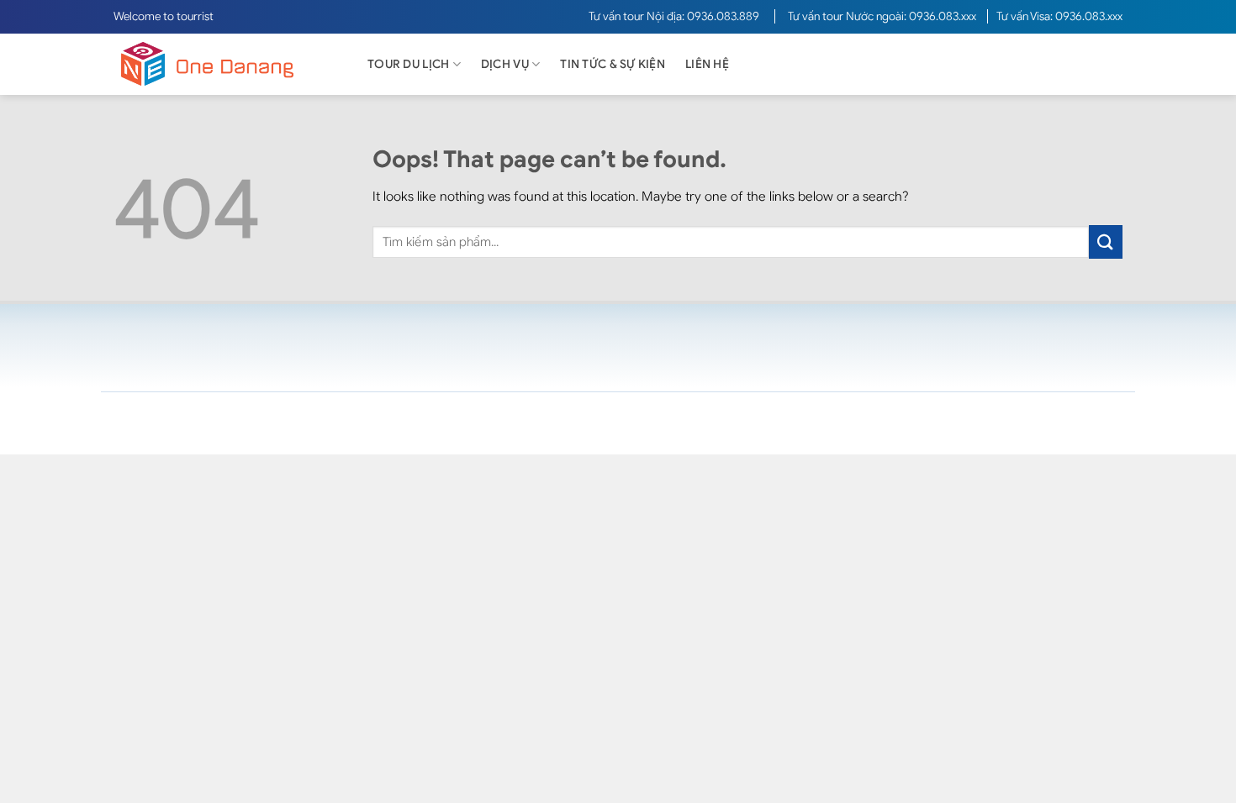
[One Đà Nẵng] (223, 64)
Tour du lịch (408, 64)
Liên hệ (707, 64)
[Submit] (1105, 241)
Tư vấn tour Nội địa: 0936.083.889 (675, 16)
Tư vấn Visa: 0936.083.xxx (1059, 16)
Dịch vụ (505, 64)
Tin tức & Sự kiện (612, 64)
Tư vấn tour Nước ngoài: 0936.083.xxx (883, 16)
